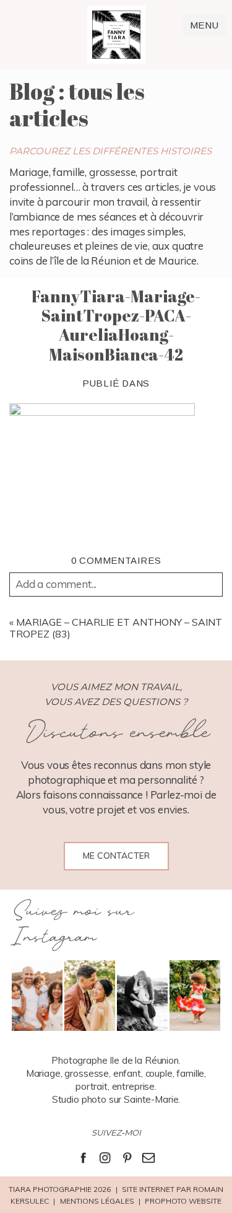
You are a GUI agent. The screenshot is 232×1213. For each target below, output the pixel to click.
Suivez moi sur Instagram (72, 924)
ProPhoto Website (183, 1201)
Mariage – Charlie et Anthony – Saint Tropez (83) (115, 628)
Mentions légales (97, 1201)
